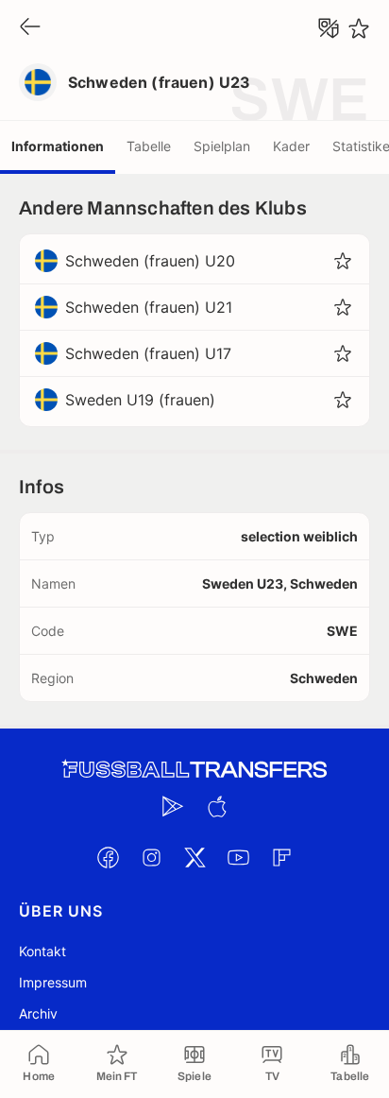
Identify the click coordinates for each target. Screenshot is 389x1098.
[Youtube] (238, 857)
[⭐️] (358, 28)
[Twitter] (194, 857)
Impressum (53, 982)
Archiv (38, 1013)
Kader (291, 146)
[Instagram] (151, 857)
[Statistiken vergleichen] (328, 28)
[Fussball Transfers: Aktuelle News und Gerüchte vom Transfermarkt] (194, 770)
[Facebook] (107, 857)
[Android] (173, 806)
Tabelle (149, 146)
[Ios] (216, 806)
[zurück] (30, 28)
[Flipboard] (281, 857)
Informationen (57, 146)
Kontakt (42, 951)
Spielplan (222, 146)
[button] (342, 260)
